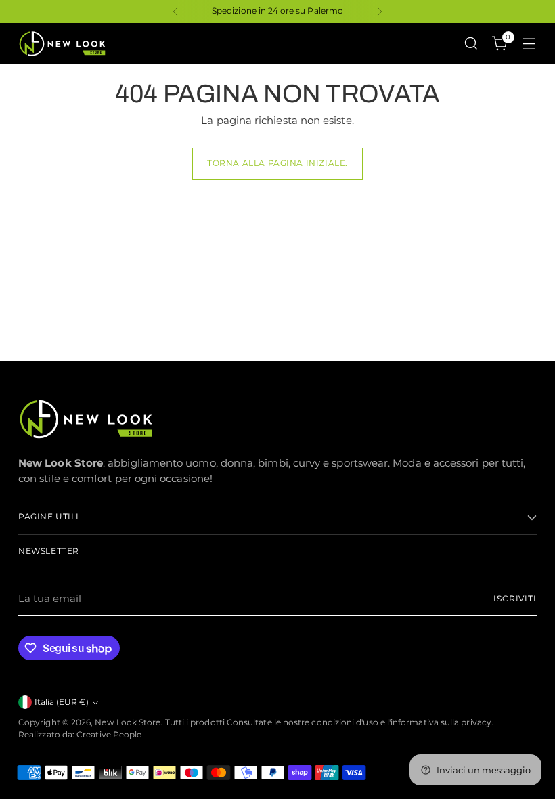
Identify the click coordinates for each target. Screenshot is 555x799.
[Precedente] (175, 11)
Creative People (108, 734)
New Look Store (127, 722)
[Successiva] (380, 11)
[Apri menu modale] (529, 44)
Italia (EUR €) (62, 702)
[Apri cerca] (471, 44)
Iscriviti (515, 598)
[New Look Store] (62, 43)
